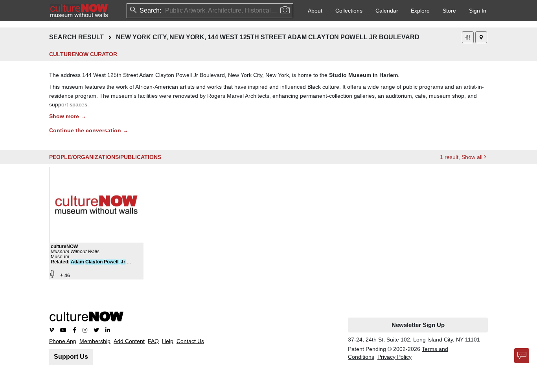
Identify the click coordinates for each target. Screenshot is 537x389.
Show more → (67, 116)
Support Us (71, 356)
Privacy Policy (394, 357)
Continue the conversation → (88, 130)
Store (449, 10)
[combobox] (166, 11)
